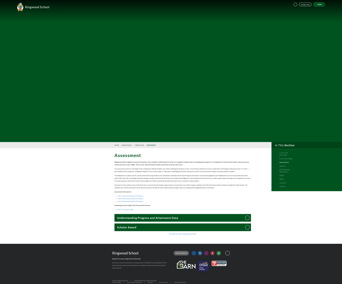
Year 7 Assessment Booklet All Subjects (130, 196)
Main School (127, 145)
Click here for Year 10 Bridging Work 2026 (182, 234)
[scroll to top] (227, 253)
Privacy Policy (163, 282)
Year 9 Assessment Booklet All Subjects (130, 201)
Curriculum (139, 145)
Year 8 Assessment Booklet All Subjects (130, 198)
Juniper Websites (151, 280)
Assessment (151, 145)
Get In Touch (181, 253)
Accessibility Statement (134, 282)
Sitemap (150, 282)
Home (116, 145)
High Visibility (116, 282)
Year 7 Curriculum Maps (125, 209)
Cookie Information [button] (180, 282)
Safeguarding (305, 4)
